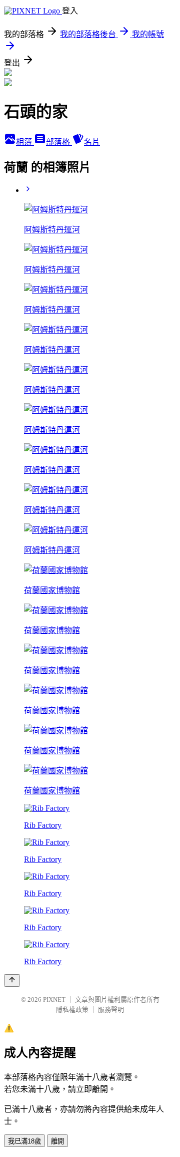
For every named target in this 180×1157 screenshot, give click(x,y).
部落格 (59, 142)
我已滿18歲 (24, 1141)
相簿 (25, 142)
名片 (92, 142)
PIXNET (54, 999)
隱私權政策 (72, 1009)
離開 (57, 1141)
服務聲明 (111, 1009)
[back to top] (12, 980)
